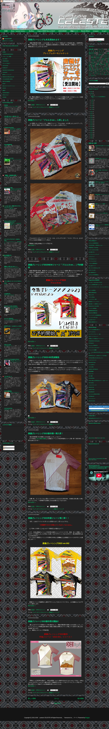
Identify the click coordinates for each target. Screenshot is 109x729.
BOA (107, 65)
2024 (91, 91)
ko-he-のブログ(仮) (8, 187)
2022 (91, 111)
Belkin (91, 70)
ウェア (34, 107)
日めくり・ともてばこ (9, 158)
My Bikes (31, 31)
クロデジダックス (92, 360)
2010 (91, 134)
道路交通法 (93, 75)
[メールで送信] (51, 105)
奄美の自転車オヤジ (93, 322)
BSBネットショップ (7, 74)
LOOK (107, 72)
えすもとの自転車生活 (93, 243)
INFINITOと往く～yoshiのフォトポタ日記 (98, 355)
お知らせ (6, 377)
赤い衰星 (91, 376)
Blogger (87, 717)
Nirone (98, 57)
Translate (99, 41)
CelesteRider (91, 378)
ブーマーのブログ (92, 261)
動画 (90, 65)
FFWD (102, 59)
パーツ (51, 509)
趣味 (98, 64)
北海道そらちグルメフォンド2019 (11, 106)
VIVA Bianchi (91, 396)
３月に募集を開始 (41, 438)
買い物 (99, 63)
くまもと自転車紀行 (93, 263)
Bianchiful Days (92, 362)
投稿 (5, 446)
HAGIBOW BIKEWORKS (8, 54)
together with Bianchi (93, 369)
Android (102, 64)
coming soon (6, 409)
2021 (91, 113)
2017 (91, 121)
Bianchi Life (91, 387)
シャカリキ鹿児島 (92, 308)
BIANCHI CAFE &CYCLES (8, 76)
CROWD (4, 97)
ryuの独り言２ (7, 293)
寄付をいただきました (14, 392)
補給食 (105, 74)
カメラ (104, 61)
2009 (91, 136)
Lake (107, 64)
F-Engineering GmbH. (9, 127)
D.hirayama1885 (8, 38)
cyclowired (5, 72)
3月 (92, 109)
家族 (92, 57)
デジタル (104, 62)
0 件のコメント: (40, 104)
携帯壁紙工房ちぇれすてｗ (101, 158)
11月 (92, 95)
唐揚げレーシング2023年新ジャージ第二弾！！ (48, 518)
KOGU (4, 83)
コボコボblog (91, 297)
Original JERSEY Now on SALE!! (46, 31)
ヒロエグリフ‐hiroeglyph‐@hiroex (11, 359)
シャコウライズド (96, 55)
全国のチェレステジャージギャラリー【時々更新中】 (102, 182)
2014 (91, 126)
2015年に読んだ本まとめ (9, 294)
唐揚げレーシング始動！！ (101, 203)
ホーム (56, 698)
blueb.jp (6, 105)
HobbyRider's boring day (94, 341)
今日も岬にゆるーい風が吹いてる (11, 116)
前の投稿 (81, 698)
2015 (91, 124)
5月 (92, 105)
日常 (102, 74)
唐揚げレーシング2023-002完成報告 (43, 357)
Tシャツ (99, 70)
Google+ (104, 31)
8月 (92, 102)
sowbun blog (91, 389)
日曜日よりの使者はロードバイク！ (96, 338)
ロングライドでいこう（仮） (95, 334)
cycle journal (5, 65)
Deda (93, 66)
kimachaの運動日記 (93, 312)
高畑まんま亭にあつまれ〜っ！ (11, 266)
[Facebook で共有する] (55, 105)
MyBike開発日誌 (7, 391)
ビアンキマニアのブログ (94, 347)
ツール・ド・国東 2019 (9, 208)
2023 (91, 93)
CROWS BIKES (6, 92)
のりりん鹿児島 (92, 290)
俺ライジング (99, 66)
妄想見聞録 (91, 371)
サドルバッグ (104, 71)
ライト (99, 67)
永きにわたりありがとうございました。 (12, 267)
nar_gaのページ (92, 265)
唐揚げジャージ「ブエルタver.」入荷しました (48, 120)
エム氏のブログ (92, 319)
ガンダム (98, 71)
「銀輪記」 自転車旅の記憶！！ (11, 175)
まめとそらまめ (7, 344)
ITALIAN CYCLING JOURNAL (10, 306)
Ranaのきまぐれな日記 (94, 306)
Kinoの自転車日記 (8, 144)
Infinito (100, 54)
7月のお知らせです (8, 117)
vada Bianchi (91, 391)
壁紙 (93, 65)
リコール (104, 67)
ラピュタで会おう (6, 63)
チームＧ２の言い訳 (93, 317)
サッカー (98, 62)
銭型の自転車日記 (92, 292)
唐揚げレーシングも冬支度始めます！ (44, 39)
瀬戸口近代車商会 (6, 81)
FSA (89, 66)
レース (102, 65)
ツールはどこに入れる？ (15, 328)
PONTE (4, 88)
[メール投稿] (48, 104)
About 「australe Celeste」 (18, 31)
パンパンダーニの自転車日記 (95, 315)
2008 (91, 137)
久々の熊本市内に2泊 (8, 176)
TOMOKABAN (6, 61)
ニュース (98, 65)
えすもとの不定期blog (93, 274)
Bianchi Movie (92, 438)
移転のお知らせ (7, 256)
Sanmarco (90, 73)
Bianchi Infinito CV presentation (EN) (97, 458)
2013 (91, 128)
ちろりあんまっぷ (8, 376)
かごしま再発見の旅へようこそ (95, 284)
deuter (95, 73)
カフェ (93, 71)
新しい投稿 (32, 698)
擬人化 (106, 66)
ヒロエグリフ (91, 256)
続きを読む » (32, 100)
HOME (6, 31)
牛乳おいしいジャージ (99, 72)
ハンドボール (94, 61)
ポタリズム (91, 373)
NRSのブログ (5, 95)
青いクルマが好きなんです (94, 268)
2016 (91, 123)
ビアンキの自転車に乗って (94, 329)
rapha (99, 73)
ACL (100, 61)
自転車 (91, 49)
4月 (92, 107)
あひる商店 (5, 58)
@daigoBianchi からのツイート (95, 418)
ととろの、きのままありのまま (95, 282)
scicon (102, 73)
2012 (91, 130)
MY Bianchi (91, 343)
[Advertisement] (56, 111)
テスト (92, 74)
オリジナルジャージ (43, 107)
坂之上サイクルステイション (9, 85)
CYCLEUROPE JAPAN (8, 79)
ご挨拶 (5, 145)
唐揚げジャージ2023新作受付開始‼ (43, 621)
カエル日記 (91, 366)
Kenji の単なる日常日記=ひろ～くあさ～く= (98, 380)
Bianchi (91, 53)
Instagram (95, 31)
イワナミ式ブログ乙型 (93, 249)
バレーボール (97, 74)
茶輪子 (4, 90)
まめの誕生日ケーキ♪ (8, 345)
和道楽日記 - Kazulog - (93, 247)
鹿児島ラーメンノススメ (94, 301)
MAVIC (95, 70)
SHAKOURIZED (62, 31)
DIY (93, 62)
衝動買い (6, 283)
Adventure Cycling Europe (8, 70)
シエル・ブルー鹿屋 (7, 56)
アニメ (104, 70)
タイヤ (94, 67)
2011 (91, 132)
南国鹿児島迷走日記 (93, 310)
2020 (91, 115)
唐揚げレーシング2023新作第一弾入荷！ (45, 433)
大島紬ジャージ (74, 31)
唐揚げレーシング (54, 107)
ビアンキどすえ (92, 331)
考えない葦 (91, 294)
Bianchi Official (85, 31)
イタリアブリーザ (92, 385)
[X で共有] (54, 105)
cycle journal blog (8, 408)
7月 (92, 103)
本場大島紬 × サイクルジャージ (102, 194)
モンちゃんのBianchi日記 (94, 394)
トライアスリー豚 (92, 299)
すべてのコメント (8, 449)
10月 (92, 100)
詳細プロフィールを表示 (8, 40)
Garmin (103, 58)
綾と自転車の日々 (8, 255)
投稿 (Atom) (57, 703)
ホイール (93, 64)
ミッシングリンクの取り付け (101, 213)
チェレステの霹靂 (92, 350)
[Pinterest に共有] (57, 105)
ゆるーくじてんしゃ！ (93, 336)
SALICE (90, 67)
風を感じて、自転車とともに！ (95, 303)
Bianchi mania (92, 400)
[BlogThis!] (52, 105)
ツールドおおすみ (95, 58)
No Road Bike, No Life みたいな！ (96, 357)
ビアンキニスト (92, 398)
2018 (91, 119)
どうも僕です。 (92, 364)
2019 (91, 117)
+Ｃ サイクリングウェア (94, 254)
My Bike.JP (5, 67)
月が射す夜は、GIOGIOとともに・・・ (97, 245)
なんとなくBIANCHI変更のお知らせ (11, 319)
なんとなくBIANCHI (8, 318)
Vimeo (103, 438)
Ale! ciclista (91, 382)
